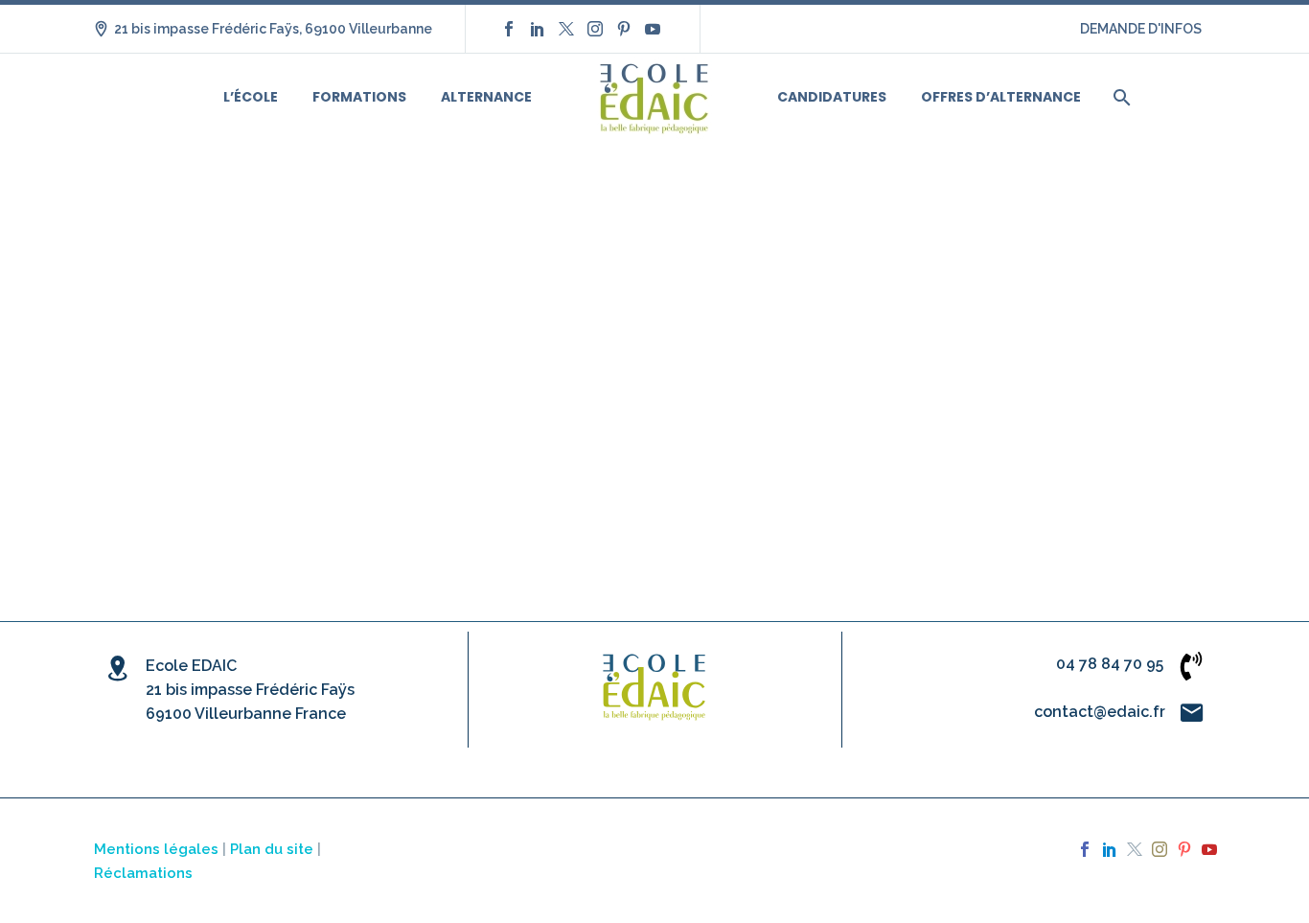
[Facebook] (508, 28)
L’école (250, 96)
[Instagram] (595, 28)
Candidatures (831, 96)
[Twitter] (566, 28)
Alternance (486, 96)
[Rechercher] (1119, 97)
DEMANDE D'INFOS (1141, 28)
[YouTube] (652, 28)
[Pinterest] (623, 28)
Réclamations (143, 873)
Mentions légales (156, 849)
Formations (359, 96)
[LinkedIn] (537, 28)
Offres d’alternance (1001, 96)
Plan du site (271, 849)
